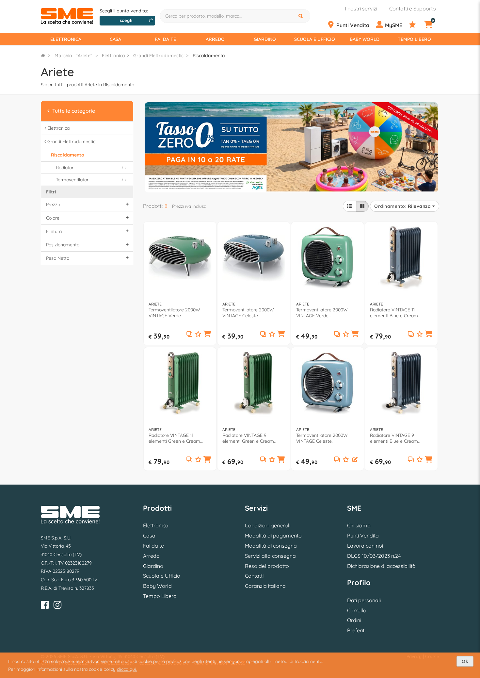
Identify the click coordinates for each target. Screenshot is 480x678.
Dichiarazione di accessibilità (381, 566)
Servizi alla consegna (270, 556)
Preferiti (356, 630)
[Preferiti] (416, 25)
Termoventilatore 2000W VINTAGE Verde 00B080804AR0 (322, 313)
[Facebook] (45, 606)
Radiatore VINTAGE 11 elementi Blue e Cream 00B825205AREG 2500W (396, 313)
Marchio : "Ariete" (73, 55)
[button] (207, 334)
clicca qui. (127, 669)
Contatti (254, 575)
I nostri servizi (361, 8)
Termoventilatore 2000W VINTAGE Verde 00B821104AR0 (174, 313)
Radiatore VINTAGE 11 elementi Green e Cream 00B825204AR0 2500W (174, 438)
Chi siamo (359, 525)
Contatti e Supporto (412, 8)
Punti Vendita (363, 535)
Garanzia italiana (265, 586)
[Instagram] (57, 606)
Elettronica (65, 39)
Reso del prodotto (267, 566)
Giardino (265, 39)
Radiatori (89, 168)
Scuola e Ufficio (314, 39)
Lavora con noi (365, 545)
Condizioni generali (267, 525)
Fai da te (165, 39)
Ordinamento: (402, 206)
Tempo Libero (414, 39)
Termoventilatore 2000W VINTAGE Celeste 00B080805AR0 (322, 438)
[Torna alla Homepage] (43, 55)
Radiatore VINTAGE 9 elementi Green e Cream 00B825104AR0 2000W (248, 438)
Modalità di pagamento (273, 535)
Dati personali (364, 600)
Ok (465, 661)
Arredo (215, 39)
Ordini (354, 620)
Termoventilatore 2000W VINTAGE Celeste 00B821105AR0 (248, 313)
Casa (115, 39)
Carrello (356, 610)
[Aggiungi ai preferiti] (198, 334)
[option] (291, 146)
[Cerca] (301, 16)
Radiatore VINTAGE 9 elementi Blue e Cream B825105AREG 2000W (394, 438)
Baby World (364, 39)
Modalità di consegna (271, 545)
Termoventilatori (89, 180)
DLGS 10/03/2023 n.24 (374, 556)
